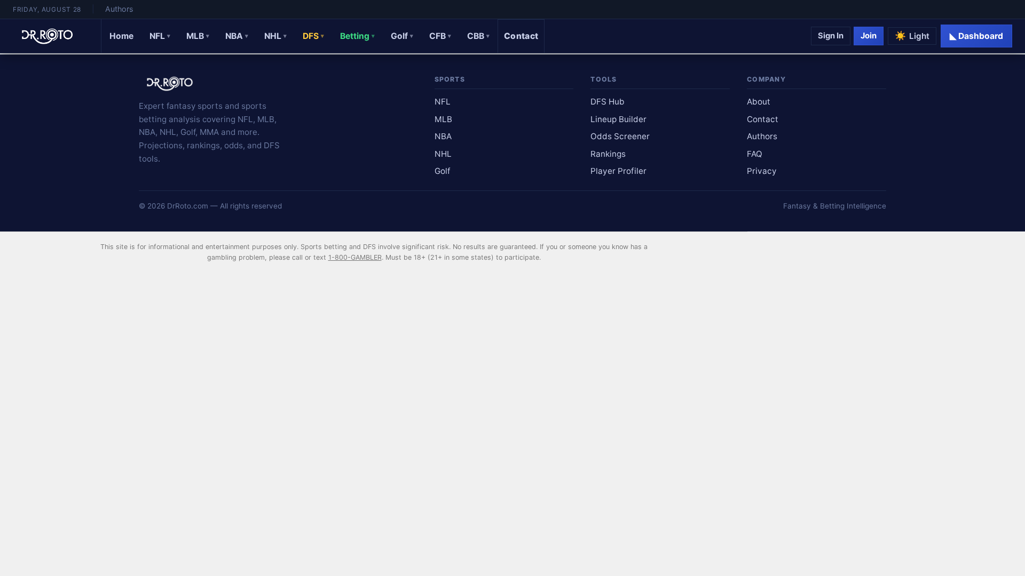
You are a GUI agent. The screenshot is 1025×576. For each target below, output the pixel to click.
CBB (478, 36)
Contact (521, 36)
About (758, 102)
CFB (440, 36)
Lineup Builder (618, 119)
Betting (357, 36)
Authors (119, 8)
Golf (402, 36)
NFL (159, 36)
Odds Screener (620, 136)
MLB (197, 36)
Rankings (608, 154)
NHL (275, 36)
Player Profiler (618, 171)
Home (121, 36)
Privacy (762, 171)
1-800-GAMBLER (355, 257)
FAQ (754, 154)
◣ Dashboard (976, 36)
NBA (236, 36)
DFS (313, 36)
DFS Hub (607, 102)
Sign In (830, 36)
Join (869, 36)
